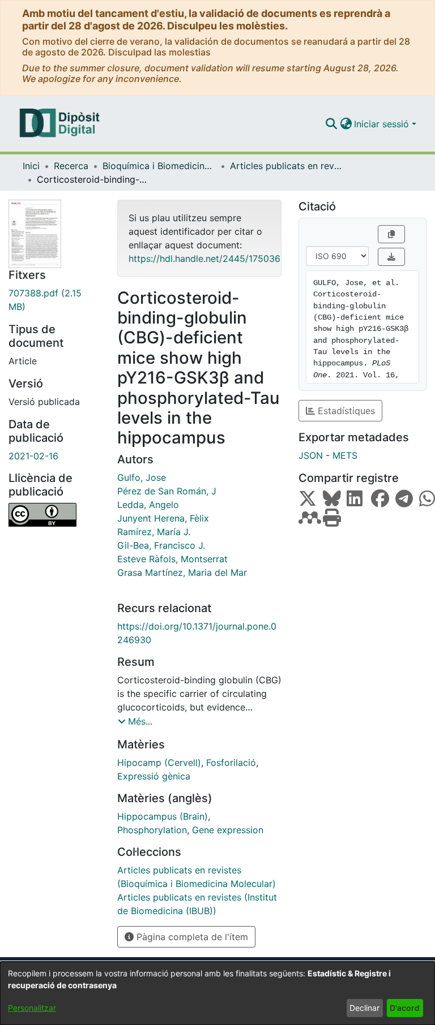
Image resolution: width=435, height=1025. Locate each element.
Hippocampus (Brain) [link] (162, 816)
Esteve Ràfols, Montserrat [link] (172, 559)
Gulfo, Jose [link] (141, 477)
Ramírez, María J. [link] (153, 531)
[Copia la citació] (391, 234)
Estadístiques (345, 410)
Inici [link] (31, 165)
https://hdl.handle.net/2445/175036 (204, 258)
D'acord (405, 1008)
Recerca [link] (71, 165)
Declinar (364, 1008)
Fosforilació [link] (231, 762)
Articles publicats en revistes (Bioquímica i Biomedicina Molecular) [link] (286, 165)
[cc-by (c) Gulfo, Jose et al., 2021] (54, 515)
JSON (310, 455)
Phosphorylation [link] (152, 829)
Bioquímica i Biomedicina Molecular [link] (159, 165)
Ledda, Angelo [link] (148, 504)
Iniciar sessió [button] (383, 124)
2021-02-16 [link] (33, 456)
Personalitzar (32, 1008)
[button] (331, 124)
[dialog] (217, 993)
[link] (54, 299)
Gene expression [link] (227, 829)
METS (344, 455)
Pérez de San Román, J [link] (166, 491)
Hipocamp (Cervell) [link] (159, 762)
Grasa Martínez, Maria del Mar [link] (182, 572)
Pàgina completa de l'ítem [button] (191, 936)
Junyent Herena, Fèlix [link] (163, 518)
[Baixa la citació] (391, 257)
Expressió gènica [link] (153, 776)
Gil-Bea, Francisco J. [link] (161, 545)
